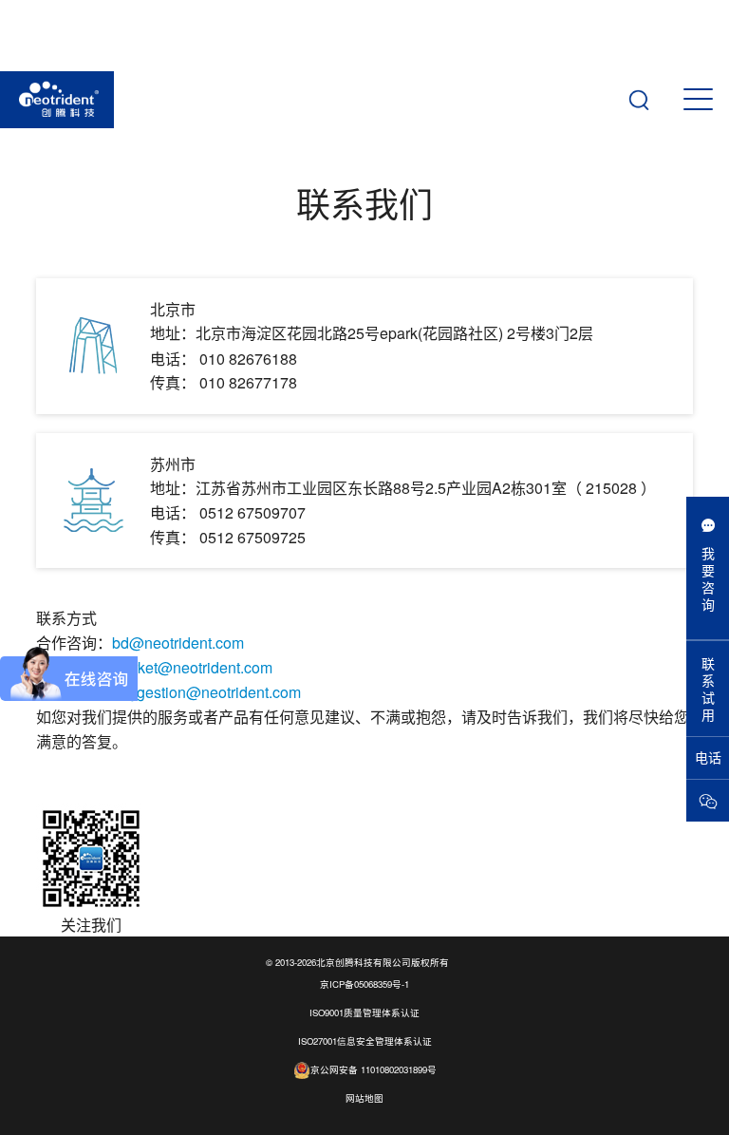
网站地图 (364, 1098)
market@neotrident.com (192, 667)
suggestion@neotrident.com (206, 692)
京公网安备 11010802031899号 (373, 1069)
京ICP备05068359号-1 (364, 984)
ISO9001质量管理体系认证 (364, 1012)
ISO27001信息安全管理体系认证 (365, 1041)
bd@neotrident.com (178, 642)
